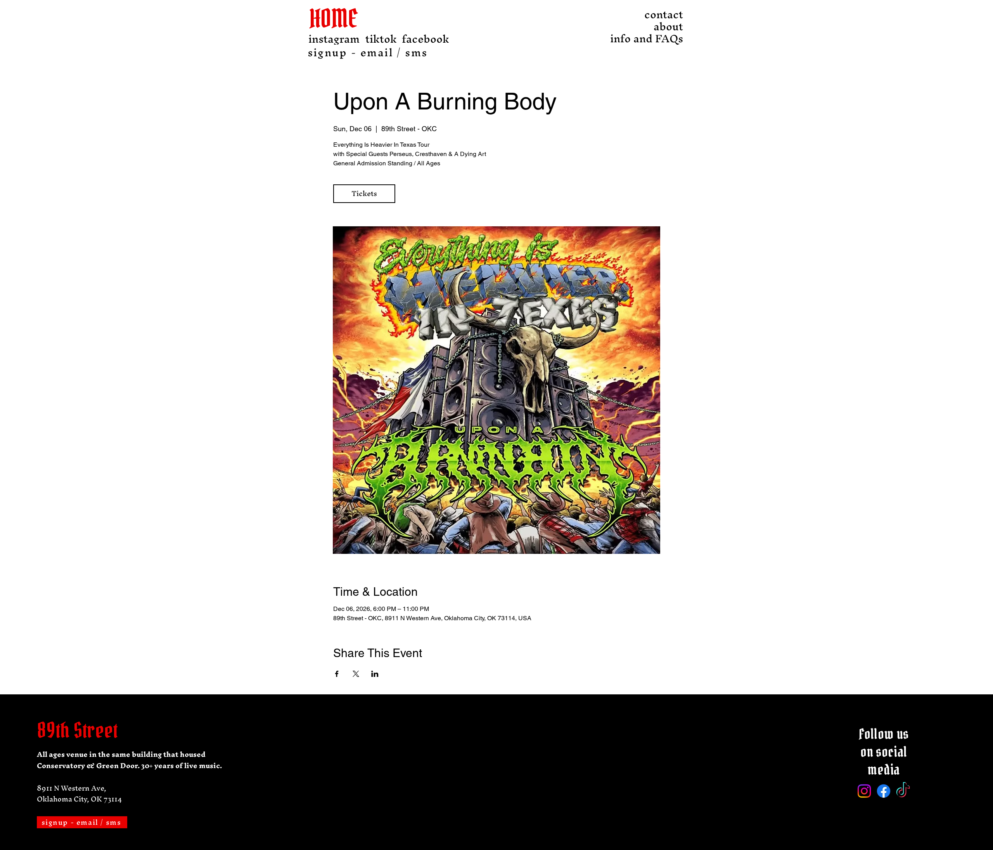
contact (663, 15)
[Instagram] (864, 791)
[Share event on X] (356, 674)
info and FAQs (661, 39)
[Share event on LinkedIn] (375, 674)
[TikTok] (903, 791)
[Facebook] (884, 791)
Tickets (364, 193)
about (668, 27)
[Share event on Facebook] (337, 674)
